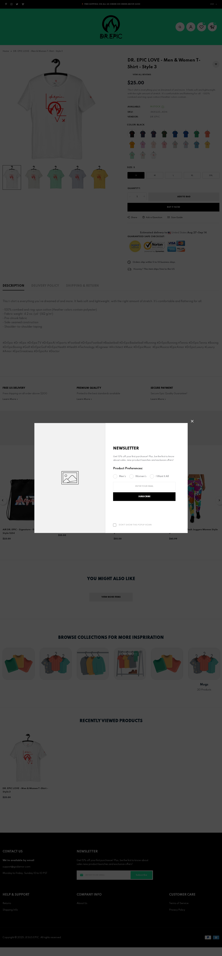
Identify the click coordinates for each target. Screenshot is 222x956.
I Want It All (162, 476)
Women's (140, 476)
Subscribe (144, 497)
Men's (122, 476)
